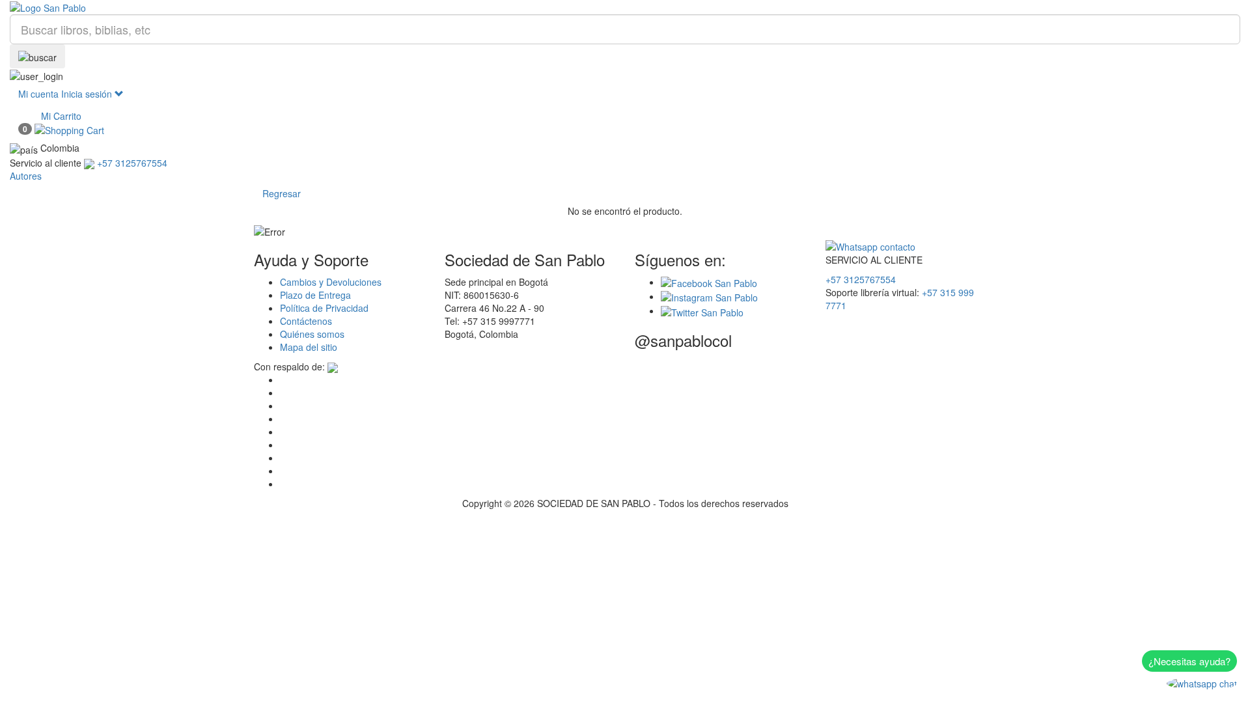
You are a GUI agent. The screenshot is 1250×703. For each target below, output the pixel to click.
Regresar (281, 193)
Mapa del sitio (308, 346)
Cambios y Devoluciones (331, 281)
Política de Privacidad (324, 307)
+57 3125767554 (861, 279)
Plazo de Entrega (315, 294)
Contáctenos (306, 320)
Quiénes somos (312, 333)
